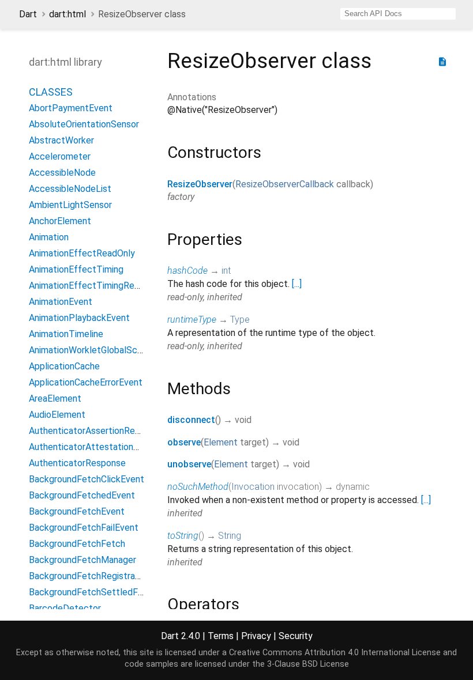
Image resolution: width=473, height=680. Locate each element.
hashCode (187, 270)
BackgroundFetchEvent (77, 511)
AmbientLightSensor (70, 204)
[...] (297, 283)
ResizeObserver (199, 184)
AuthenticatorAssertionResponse (96, 430)
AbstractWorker (61, 140)
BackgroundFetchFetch (77, 543)
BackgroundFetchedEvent (82, 495)
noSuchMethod (197, 486)
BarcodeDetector (65, 608)
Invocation (253, 486)
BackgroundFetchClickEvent (86, 479)
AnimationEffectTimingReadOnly (95, 285)
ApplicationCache (64, 366)
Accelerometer (60, 156)
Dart (28, 14)
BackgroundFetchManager (82, 559)
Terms (221, 635)
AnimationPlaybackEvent (79, 317)
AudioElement (57, 414)
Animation (49, 237)
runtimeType (191, 319)
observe (184, 442)
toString (182, 535)
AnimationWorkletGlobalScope (91, 350)
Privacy (256, 635)
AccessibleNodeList (70, 188)
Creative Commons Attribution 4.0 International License (335, 653)
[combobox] (398, 14)
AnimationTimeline (66, 333)
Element (221, 442)
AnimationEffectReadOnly (82, 253)
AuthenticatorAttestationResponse (101, 446)
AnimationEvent (60, 301)
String (229, 535)
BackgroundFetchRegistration (90, 576)
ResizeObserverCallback (284, 184)
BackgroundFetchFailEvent (83, 527)
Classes (51, 92)
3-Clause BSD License (308, 664)
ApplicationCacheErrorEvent (85, 382)
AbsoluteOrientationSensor (84, 124)
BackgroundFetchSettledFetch (93, 592)
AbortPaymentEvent (70, 108)
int (226, 270)
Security (296, 635)
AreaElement (55, 398)
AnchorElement (60, 221)
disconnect (191, 419)
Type (240, 319)
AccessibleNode (62, 172)
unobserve (189, 464)
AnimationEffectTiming (76, 269)
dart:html (67, 14)
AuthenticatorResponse (77, 463)
